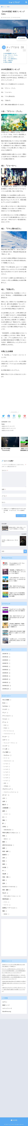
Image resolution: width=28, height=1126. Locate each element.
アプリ (6, 902)
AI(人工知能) (6, 699)
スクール (7, 904)
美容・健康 (6, 889)
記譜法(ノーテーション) (9, 907)
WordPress (7, 755)
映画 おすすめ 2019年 (7, 430)
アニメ (5, 712)
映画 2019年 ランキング (8, 428)
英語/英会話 (6, 899)
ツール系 (5, 749)
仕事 (4, 801)
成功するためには (8, 845)
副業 (4, 811)
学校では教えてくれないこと (11, 832)
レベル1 (6, 763)
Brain (4, 703)
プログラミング (7, 789)
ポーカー (5, 795)
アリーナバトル (8, 730)
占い (4, 817)
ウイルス (5, 719)
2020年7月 (6, 663)
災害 (4, 883)
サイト (3, 502)
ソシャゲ (5, 745)
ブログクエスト (8, 761)
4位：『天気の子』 (8, 60)
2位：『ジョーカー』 (9, 57)
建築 (4, 841)
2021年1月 (6, 656)
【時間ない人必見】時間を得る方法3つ (10, 975)
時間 (4, 864)
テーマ (6, 758)
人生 (4, 798)
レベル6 (6, 777)
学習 (4, 835)
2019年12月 (6, 685)
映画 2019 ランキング (7, 426)
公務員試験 (6, 807)
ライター (7, 814)
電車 (4, 911)
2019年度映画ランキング (10, 53)
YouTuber (6, 706)
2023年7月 (6, 653)
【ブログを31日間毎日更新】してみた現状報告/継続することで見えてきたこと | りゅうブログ (14, 977)
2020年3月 (6, 676)
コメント (5, 470)
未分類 (5, 867)
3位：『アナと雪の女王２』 (11, 58)
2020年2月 (6, 679)
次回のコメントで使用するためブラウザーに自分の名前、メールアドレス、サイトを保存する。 (15, 510)
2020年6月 (6, 666)
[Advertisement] (14, 394)
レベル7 (6, 780)
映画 (9, 421)
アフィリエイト (7, 715)
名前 (4, 489)
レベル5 (6, 775)
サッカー (5, 736)
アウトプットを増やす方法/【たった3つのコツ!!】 (13, 969)
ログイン (4, 1002)
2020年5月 (6, 669)
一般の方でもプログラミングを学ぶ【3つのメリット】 (14, 987)
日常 (4, 857)
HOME (14, 1120)
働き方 (5, 804)
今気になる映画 (8, 62)
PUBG (6, 728)
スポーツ (5, 739)
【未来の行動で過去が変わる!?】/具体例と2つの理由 (13, 981)
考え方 (5, 893)
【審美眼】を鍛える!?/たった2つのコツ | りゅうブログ (14, 983)
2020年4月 (6, 673)
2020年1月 (6, 682)
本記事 (5, 873)
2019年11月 (6, 688)
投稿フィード (6, 1005)
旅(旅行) (5, 854)
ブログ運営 (6, 752)
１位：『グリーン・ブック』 (11, 55)
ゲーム (5, 722)
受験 (4, 820)
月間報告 (7, 786)
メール (4, 496)
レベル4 (6, 772)
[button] (23, 50)
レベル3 (6, 769)
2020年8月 (6, 660)
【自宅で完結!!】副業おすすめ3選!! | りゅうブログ (14, 989)
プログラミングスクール (11, 792)
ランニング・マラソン (10, 742)
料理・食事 (6, 851)
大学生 (5, 826)
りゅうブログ (14, 2)
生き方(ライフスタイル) (9, 886)
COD (6, 725)
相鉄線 (6, 914)
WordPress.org (6, 1011)
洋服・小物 (6, 877)
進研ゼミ (7, 839)
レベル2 (6, 766)
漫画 (4, 880)
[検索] (25, 551)
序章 (6, 783)
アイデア (5, 709)
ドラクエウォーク (9, 733)
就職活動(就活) (8, 829)
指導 (4, 848)
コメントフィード (7, 1008)
